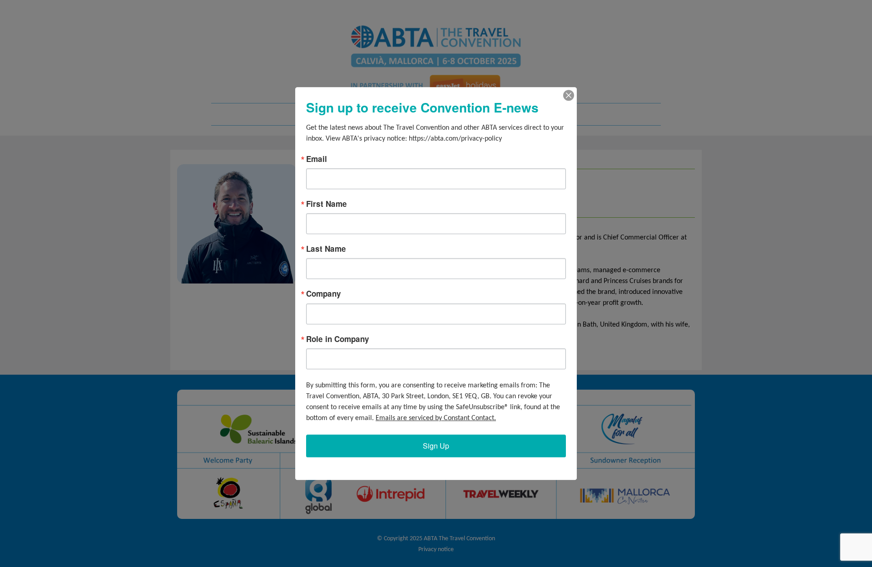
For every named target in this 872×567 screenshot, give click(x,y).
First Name (326, 204)
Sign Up (436, 445)
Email (316, 159)
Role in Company (337, 339)
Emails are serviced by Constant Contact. (436, 418)
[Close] (568, 95)
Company (323, 294)
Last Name (326, 249)
